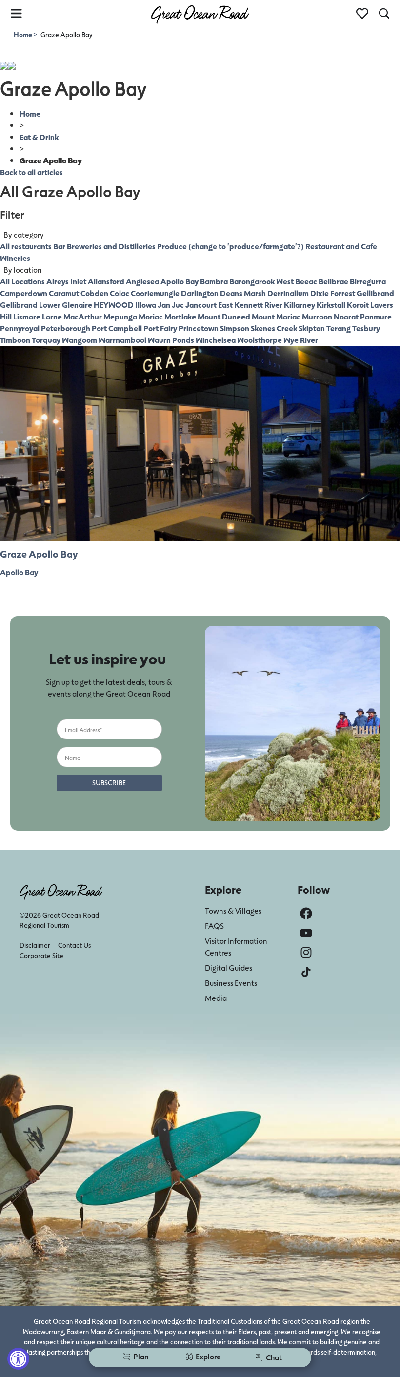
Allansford (106, 281)
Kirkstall (331, 304)
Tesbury (366, 328)
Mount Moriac (276, 316)
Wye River (300, 339)
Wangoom (79, 339)
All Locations (22, 281)
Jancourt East (209, 304)
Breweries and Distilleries (111, 246)
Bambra (214, 281)
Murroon (317, 316)
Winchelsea (216, 339)
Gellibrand (375, 293)
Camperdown (23, 293)
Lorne (52, 316)
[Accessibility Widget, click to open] (18, 1359)
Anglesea (142, 281)
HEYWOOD (114, 304)
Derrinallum (288, 293)
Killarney (299, 304)
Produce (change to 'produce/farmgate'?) (230, 246)
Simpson (234, 328)
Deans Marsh (243, 293)
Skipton (312, 328)
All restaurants (26, 246)
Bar (59, 246)
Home (23, 34)
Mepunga (120, 316)
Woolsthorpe (259, 339)
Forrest (342, 293)
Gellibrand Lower (30, 304)
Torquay (46, 339)
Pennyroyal (20, 328)
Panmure (376, 316)
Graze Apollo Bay (39, 553)
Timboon (15, 339)
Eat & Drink (39, 136)
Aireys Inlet (66, 281)
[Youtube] (306, 932)
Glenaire (77, 304)
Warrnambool (122, 339)
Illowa (145, 304)
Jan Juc (171, 304)
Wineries (15, 257)
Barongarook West (261, 281)
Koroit (358, 304)
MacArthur (82, 316)
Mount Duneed (224, 316)
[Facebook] (306, 913)
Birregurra (368, 281)
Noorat (346, 316)
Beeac (306, 281)
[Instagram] (306, 952)
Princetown (199, 328)
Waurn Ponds (171, 339)
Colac (119, 293)
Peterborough (65, 328)
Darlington (200, 293)
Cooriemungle (155, 293)
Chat (274, 1357)
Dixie (319, 293)
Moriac (151, 316)
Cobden (94, 293)
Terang (338, 328)
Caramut (64, 293)
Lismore (26, 316)
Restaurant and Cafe (341, 246)
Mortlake (180, 316)
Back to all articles (31, 172)
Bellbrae (333, 281)
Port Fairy (160, 328)
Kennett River (258, 304)
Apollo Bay (179, 281)
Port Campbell (117, 328)
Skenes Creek (274, 328)
